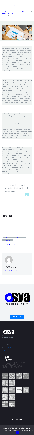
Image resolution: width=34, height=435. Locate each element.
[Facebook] (2, 244)
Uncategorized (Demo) (7, 13)
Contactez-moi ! (17, 317)
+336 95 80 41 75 (8, 344)
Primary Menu (30, 3)
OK (17, 432)
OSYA (4, 11)
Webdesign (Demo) (8, 240)
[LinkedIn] (12, 244)
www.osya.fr (7, 350)
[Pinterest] (7, 244)
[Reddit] (14, 244)
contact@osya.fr (8, 347)
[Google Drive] (23, 419)
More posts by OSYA (11, 271)
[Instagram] (17, 419)
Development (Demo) (8, 237)
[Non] (32, 430)
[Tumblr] (9, 244)
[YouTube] (21, 419)
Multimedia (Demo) (20, 237)
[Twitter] (5, 244)
